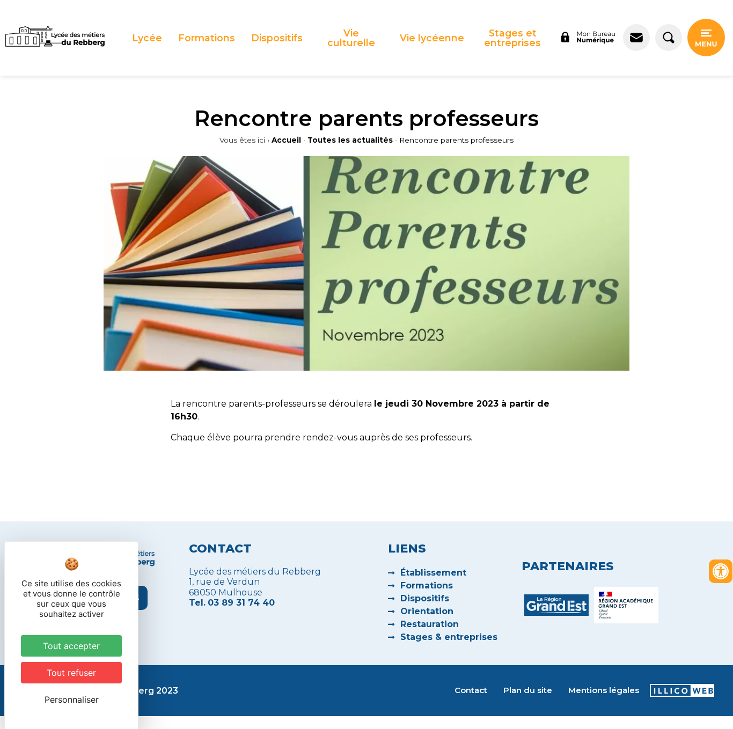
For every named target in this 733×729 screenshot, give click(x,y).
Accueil (286, 140)
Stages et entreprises (512, 37)
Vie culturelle (351, 37)
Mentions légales (603, 690)
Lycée (147, 37)
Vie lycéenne (432, 37)
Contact (471, 690)
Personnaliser (72, 699)
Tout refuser (71, 672)
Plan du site (527, 690)
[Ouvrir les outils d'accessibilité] (720, 571)
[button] (147, 38)
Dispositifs (277, 37)
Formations (206, 37)
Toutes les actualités (350, 140)
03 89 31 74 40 (241, 603)
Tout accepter (71, 645)
